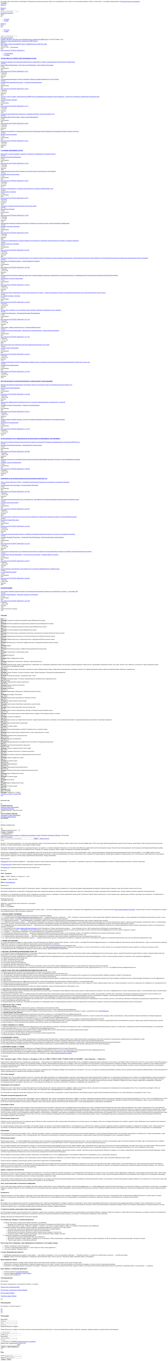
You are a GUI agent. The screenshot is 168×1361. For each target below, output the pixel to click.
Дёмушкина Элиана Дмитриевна (10, 815)
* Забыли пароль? (44, 838)
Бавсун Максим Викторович (9, 65)
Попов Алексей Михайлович (29, 117)
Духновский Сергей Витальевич (31, 537)
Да (1, 1310)
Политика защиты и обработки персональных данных (24, 835)
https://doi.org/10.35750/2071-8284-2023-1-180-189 (15, 451)
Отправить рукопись (7, 13)
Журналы (9, 39)
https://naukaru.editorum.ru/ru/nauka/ (125, 909)
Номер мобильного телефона (9, 1326)
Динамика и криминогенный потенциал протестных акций (18, 206)
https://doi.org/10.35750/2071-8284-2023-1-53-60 (14, 163)
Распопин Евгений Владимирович (11, 445)
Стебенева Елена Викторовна (9, 365)
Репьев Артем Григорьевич (9, 134)
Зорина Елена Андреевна (8, 191)
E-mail (2, 1334)
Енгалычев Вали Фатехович (30, 485)
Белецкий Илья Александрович (10, 174)
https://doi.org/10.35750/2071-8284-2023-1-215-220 (15, 526)
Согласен (3, 3)
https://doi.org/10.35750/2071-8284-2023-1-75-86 (14, 215)
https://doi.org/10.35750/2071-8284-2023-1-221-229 (15, 543)
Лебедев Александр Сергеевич (10, 244)
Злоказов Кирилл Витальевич (9, 502)
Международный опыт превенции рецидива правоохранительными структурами (25, 344)
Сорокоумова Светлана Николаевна (11, 554)
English (6, 20)
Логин (3, 1355)
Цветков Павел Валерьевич (51, 330)
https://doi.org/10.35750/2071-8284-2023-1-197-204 (15, 491)
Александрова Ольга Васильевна (11, 485)
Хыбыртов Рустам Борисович (9, 422)
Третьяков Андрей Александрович (11, 405)
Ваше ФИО (4, 1319)
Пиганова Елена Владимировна (10, 388)
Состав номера (8, 53)
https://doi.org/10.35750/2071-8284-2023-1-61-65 (14, 180)
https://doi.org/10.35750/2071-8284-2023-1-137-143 (15, 337)
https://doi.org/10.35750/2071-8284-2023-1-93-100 (15, 250)
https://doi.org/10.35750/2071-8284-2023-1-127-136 (15, 319)
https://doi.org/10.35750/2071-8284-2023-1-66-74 (14, 198)
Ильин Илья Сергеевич (8, 209)
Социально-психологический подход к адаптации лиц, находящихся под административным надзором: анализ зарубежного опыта (40, 499)
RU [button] (2, 16)
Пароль (3, 1357)
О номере (7, 55)
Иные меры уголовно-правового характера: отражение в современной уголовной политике (28, 154)
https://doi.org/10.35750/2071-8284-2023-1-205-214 (15, 509)
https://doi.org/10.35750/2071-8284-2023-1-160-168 (15, 394)
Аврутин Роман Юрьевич (8, 594)
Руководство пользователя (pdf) (10, 1287)
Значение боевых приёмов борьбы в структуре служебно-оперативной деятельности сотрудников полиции (33, 419)
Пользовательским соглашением (130, 1)
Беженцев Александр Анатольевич (27, 594)
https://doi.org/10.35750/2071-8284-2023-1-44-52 (14, 140)
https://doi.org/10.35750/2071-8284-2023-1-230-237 (15, 561)
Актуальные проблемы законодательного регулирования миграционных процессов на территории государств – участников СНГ (39, 591)
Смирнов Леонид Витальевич (10, 348)
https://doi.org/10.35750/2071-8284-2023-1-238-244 (15, 578)
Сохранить (10, 832)
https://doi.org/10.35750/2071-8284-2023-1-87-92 (14, 232)
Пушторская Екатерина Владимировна (28, 313)
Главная (3, 39)
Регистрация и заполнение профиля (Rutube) (14, 1290)
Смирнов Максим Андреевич (31, 261)
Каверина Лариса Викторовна (10, 807)
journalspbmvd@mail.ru (7, 809)
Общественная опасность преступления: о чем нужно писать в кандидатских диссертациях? (28, 171)
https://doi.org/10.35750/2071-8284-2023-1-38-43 (14, 123)
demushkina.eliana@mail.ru (8, 817)
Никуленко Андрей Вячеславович (11, 261)
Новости (3, 5)
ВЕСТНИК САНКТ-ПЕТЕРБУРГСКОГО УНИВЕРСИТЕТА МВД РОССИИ (24, 44)
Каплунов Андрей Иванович (27, 65)
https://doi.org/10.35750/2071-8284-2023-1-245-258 (15, 601)
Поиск (3, 9)
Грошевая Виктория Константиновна (12, 82)
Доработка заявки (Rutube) (9, 1296)
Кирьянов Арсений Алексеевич (10, 226)
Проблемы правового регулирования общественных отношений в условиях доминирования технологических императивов (38, 62)
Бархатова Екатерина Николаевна (11, 157)
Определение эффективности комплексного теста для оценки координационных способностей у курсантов (33, 402)
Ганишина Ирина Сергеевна (49, 554)
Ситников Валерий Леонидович (10, 537)
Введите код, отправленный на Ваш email (13, 1343)
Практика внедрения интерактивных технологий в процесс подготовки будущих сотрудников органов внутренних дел (36, 384)
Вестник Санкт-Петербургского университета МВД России (31, 39)
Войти (36, 838)
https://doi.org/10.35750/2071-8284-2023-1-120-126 (15, 302)
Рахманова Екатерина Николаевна (11, 330)
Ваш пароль (4, 1336)
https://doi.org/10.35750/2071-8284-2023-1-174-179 (15, 429)
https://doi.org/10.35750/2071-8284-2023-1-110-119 (15, 285)
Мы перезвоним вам (6, 1278)
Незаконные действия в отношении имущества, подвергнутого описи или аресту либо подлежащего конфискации (35, 223)
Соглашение (4, 835)
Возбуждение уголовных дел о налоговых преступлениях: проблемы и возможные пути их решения (31, 310)
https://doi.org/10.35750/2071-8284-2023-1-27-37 (14, 106)
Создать (10, 837)
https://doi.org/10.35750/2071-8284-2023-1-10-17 (14, 71)
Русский (6, 19)
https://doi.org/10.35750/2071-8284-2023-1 (13, 50)
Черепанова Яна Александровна (32, 445)
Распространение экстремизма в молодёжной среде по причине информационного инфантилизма (30, 569)
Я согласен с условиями (9, 1341)
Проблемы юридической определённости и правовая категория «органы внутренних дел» (28, 114)
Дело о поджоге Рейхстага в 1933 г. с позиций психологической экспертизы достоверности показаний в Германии (35, 482)
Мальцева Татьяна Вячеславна (10, 520)
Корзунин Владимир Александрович (53, 537)
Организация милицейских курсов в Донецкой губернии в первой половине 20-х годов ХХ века (30, 79)
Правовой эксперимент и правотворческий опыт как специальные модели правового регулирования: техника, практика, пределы (40, 131)
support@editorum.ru (22, 1271)
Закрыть (3, 832)
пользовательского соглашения (26, 1341)
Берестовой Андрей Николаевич (32, 330)
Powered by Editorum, (54, 835)
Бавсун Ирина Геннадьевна (45, 65)
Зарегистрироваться (13, 1346)
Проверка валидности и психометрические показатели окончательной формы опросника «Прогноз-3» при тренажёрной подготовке (40, 459)
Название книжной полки (9, 830)
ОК (19, 1344)
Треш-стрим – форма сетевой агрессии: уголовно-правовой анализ (21, 327)
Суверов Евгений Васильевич (33, 82)
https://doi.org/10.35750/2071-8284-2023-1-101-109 (15, 267)
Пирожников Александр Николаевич (12, 278)
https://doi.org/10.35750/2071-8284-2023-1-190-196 (15, 469)
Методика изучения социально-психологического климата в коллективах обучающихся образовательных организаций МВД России (40, 442)
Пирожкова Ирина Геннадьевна (10, 117)
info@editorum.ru (10, 882)
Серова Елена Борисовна (8, 313)
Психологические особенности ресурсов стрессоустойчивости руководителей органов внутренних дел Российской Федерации (39, 517)
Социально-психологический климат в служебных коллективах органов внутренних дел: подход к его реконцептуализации (38, 534)
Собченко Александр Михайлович (11, 462)
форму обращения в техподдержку (21, 1273)
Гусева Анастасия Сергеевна (32, 554)
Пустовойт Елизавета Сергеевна (10, 296)
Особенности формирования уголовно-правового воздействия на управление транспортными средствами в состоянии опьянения (40, 240)
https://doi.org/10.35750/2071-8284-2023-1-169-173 (15, 411)
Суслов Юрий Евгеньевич (8, 572)
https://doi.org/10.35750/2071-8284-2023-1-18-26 (14, 88)
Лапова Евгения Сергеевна (9, 99)
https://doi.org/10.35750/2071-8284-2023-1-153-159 (15, 371)
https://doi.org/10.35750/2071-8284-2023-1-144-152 (15, 354)
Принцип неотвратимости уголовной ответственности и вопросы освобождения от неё (27, 188)
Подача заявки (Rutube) (8, 1293)
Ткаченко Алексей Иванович (31, 405)
